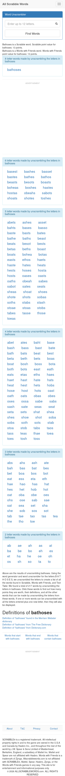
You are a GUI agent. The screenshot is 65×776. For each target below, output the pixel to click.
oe (40, 556)
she (10, 510)
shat (36, 411)
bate (52, 347)
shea (50, 411)
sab (34, 499)
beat (37, 353)
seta (10, 411)
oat (9, 494)
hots (38, 390)
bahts (11, 227)
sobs (11, 422)
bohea (27, 254)
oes (46, 494)
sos (34, 510)
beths (26, 248)
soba (52, 417)
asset (42, 222)
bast (38, 347)
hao (22, 483)
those (41, 312)
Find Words (32, 33)
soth (24, 422)
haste (11, 264)
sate (24, 406)
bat (34, 468)
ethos (26, 259)
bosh (24, 363)
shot (38, 417)
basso (42, 227)
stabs (26, 302)
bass (25, 347)
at (50, 545)
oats (24, 395)
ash (34, 462)
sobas (41, 296)
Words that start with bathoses (13, 637)
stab (50, 422)
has (35, 483)
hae (10, 483)
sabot (11, 286)
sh (19, 561)
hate (37, 379)
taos (50, 427)
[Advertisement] (32, 119)
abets (11, 222)
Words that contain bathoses (52, 637)
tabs (37, 427)
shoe (25, 417)
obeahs (29, 192)
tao (32, 516)
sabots (47, 192)
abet (10, 342)
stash (41, 302)
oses (11, 401)
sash (11, 406)
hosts (11, 275)
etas (24, 374)
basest (12, 171)
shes (11, 417)
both (10, 369)
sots (37, 422)
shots (26, 296)
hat (46, 483)
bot (45, 473)
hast (24, 379)
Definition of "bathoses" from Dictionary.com (24, 627)
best (50, 353)
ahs (22, 462)
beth (24, 358)
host (24, 390)
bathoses (14, 69)
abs (10, 462)
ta (39, 561)
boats (11, 254)
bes (46, 468)
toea (50, 433)
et (8, 556)
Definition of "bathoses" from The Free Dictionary (26, 624)
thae (36, 433)
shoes (42, 291)
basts (26, 232)
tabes (11, 312)
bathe (11, 238)
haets (41, 259)
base (51, 342)
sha (45, 505)
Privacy (36, 728)
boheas (12, 187)
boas (51, 358)
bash (11, 347)
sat (9, 505)
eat (9, 478)
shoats (12, 198)
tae (21, 516)
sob (22, 510)
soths (11, 302)
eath (50, 369)
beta (10, 358)
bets (37, 358)
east (37, 369)
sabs (53, 401)
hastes (48, 187)
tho (21, 521)
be (20, 550)
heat (10, 385)
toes (10, 438)
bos (34, 473)
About (9, 728)
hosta (42, 270)
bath (10, 353)
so (30, 561)
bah (10, 468)
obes (51, 395)
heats (41, 264)
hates (26, 264)
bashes (29, 171)
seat (51, 406)
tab (9, 516)
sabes (43, 281)
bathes (29, 176)
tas (44, 516)
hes (10, 489)
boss (38, 363)
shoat (27, 291)
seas (38, 406)
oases (26, 275)
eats (10, 374)
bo (30, 550)
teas (23, 433)
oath (10, 395)
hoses (26, 270)
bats (24, 353)
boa (21, 473)
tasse (26, 312)
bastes (12, 176)
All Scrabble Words (15, 4)
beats (11, 243)
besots (29, 182)
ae (20, 545)
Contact (54, 728)
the (9, 521)
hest (24, 385)
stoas (26, 307)
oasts (42, 275)
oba (21, 494)
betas (11, 248)
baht (37, 342)
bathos (46, 176)
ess (21, 478)
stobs (41, 307)
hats (50, 379)
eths (37, 374)
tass (10, 433)
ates (24, 342)
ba (9, 550)
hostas (12, 192)
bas (22, 468)
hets (37, 385)
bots (24, 369)
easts (11, 259)
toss (37, 438)
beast (42, 238)
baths (27, 238)
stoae (11, 307)
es (51, 550)
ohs (10, 499)
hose (11, 390)
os (9, 561)
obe (34, 494)
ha (19, 556)
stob (24, 427)
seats (41, 286)
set (33, 505)
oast (51, 390)
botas (42, 254)
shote (11, 296)
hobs (50, 385)
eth (44, 478)
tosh (24, 438)
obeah (27, 281)
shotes (29, 198)
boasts (46, 182)
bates (41, 232)
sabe (39, 401)
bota (52, 363)
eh (41, 550)
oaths (11, 281)
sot (46, 510)
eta (33, 478)
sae (47, 499)
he (29, 556)
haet (10, 379)
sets (24, 411)
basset (47, 171)
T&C (22, 728)
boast (41, 248)
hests (11, 270)
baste (11, 232)
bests (41, 243)
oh (50, 556)
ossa (25, 401)
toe (32, 521)
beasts (12, 182)
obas (37, 395)
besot (26, 243)
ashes (27, 222)
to (49, 561)
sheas (11, 291)
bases (27, 227)
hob (34, 489)
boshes (30, 187)
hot (45, 489)
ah (30, 545)
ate (46, 462)
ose (22, 499)
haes (50, 374)
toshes (46, 198)
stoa (10, 427)
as (40, 545)
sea (21, 505)
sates (26, 286)
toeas (11, 318)
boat (10, 363)
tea (55, 516)
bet (9, 473)
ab (9, 545)
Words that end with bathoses (33, 637)
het (22, 489)
